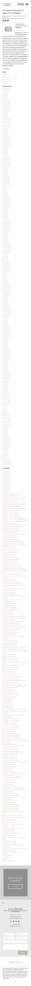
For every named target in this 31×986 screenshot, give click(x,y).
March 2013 (5, 369)
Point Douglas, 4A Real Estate (10, 695)
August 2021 (5, 187)
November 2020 (6, 203)
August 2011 (5, 404)
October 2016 (6, 291)
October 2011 (5, 401)
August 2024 (5, 128)
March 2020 (5, 218)
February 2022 (6, 178)
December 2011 (6, 397)
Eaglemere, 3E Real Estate (9, 556)
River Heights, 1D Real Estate (9, 724)
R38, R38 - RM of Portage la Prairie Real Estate (14, 709)
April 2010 (5, 433)
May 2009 (5, 454)
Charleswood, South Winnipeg (10, 539)
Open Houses (6, 81)
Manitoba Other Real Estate (9, 645)
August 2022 (5, 167)
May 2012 (4, 388)
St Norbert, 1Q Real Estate (9, 779)
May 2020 (5, 214)
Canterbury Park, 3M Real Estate (11, 528)
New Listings (5, 79)
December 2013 (6, 353)
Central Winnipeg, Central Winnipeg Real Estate (14, 534)
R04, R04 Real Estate (8, 698)
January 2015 (6, 329)
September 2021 (6, 185)
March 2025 (5, 117)
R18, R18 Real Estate (7, 706)
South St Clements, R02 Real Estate (11, 760)
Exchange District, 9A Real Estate (11, 581)
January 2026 (6, 103)
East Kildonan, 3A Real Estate (10, 561)
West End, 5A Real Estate (9, 819)
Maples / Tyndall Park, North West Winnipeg (13, 649)
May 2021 (4, 192)
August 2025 (5, 112)
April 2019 (5, 238)
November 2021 (6, 181)
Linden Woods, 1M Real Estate (10, 640)
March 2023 (5, 156)
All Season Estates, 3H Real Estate (11, 494)
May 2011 (4, 410)
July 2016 (4, 296)
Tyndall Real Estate (7, 802)
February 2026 (6, 101)
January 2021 (5, 200)
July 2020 (5, 211)
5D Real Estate (6, 488)
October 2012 (6, 379)
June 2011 (4, 408)
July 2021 (4, 189)
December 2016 (6, 287)
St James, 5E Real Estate (8, 775)
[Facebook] (11, 921)
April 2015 (5, 324)
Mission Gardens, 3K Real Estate (10, 665)
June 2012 (5, 386)
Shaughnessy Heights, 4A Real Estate (12, 751)
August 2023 (5, 147)
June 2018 (5, 256)
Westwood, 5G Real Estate (9, 841)
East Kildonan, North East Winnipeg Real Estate (14, 568)
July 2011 (4, 406)
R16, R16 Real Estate (7, 702)
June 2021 (5, 190)
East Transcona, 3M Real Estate (10, 574)
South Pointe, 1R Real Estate (9, 759)
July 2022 (5, 168)
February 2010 (6, 437)
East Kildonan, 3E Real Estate (10, 565)
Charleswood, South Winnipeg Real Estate (13, 541)
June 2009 (5, 452)
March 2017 (5, 282)
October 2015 (6, 313)
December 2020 (6, 201)
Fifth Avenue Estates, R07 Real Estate (12, 583)
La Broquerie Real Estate (8, 634)
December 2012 (6, 375)
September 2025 (6, 110)
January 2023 (6, 159)
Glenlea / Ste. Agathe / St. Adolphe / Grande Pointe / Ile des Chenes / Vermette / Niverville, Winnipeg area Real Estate (14, 618)
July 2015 (4, 318)
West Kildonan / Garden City (9, 823)
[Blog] (19, 921)
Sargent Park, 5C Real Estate (10, 748)
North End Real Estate (8, 671)
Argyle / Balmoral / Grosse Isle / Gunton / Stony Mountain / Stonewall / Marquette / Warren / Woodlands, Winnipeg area (14, 499)
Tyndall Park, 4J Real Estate (9, 801)
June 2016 (5, 298)
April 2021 (5, 194)
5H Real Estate (6, 490)
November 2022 (6, 163)
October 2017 (6, 269)
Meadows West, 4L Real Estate (10, 660)
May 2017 (4, 278)
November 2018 (6, 247)
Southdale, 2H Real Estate (9, 766)
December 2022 (6, 161)
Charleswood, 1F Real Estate (9, 536)
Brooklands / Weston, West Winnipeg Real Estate (15, 519)
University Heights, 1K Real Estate (11, 804)
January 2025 (6, 121)
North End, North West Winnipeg (10, 678)
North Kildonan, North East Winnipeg (12, 684)
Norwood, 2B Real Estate (8, 689)
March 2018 (5, 262)
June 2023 (5, 150)
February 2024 (6, 137)
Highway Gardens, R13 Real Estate (11, 629)
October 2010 (6, 422)
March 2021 (5, 196)
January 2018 (5, 264)
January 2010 (6, 439)
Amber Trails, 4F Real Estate (9, 495)
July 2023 (5, 148)
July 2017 (4, 274)
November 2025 (6, 106)
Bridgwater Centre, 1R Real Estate (11, 512)
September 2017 (6, 271)
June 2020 (5, 212)
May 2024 (5, 132)
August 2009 (6, 448)
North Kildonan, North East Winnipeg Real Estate (15, 685)
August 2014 (5, 338)
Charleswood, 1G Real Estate (9, 537)
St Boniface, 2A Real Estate (9, 771)
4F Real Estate (6, 483)
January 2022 (6, 179)
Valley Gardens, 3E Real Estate (10, 806)
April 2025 (5, 115)
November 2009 (6, 443)
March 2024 (5, 136)
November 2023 (6, 143)
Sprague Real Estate (7, 770)
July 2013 (4, 362)
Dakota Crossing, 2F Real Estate (10, 550)
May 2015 (4, 322)
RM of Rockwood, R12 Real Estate (11, 737)
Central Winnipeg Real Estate (10, 532)
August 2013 (5, 360)
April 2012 (5, 390)
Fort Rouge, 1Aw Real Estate (9, 605)
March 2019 (5, 240)
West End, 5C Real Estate (9, 821)
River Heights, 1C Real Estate (9, 722)
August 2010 (5, 426)
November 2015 (6, 311)
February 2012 (6, 393)
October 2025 (6, 108)
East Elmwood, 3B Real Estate (10, 558)
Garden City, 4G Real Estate (9, 609)
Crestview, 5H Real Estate (9, 548)
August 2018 (5, 253)
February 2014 (6, 349)
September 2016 (6, 293)
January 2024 (6, 139)
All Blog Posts (6, 74)
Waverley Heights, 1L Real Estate (10, 808)
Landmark (5, 638)
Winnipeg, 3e (5, 857)
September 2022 (6, 165)
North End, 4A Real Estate (9, 673)
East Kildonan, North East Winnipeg (11, 567)
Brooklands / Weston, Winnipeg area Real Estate (15, 521)
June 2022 (5, 170)
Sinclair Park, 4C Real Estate (9, 757)
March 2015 (5, 326)
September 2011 (6, 402)
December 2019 (6, 223)
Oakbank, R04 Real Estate (9, 691)
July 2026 (5, 92)
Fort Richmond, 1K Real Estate (10, 594)
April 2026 (5, 97)
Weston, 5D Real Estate (8, 835)
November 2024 (6, 123)
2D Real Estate (6, 475)
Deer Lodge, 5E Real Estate (9, 552)
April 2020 (5, 216)
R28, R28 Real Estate (7, 707)
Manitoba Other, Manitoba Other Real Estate (14, 647)
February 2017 (6, 284)
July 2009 (5, 450)
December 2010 (6, 419)
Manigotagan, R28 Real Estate (10, 643)
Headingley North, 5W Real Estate (11, 625)
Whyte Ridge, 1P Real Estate (9, 843)
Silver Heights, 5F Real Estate (10, 755)
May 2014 (5, 344)
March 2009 (5, 457)
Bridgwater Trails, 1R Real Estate (10, 515)
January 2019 (6, 243)
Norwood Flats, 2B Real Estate (10, 687)
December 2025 (6, 104)
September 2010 (6, 424)
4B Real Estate (6, 481)
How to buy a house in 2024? (10, 77)
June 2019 (5, 234)
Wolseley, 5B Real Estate (8, 861)
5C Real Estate (6, 486)
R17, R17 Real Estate (7, 704)
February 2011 (6, 415)
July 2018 (4, 254)
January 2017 (6, 285)
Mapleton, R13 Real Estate (9, 656)
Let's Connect (15, 886)
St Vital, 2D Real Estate (8, 782)
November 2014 (6, 333)
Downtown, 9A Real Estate (9, 554)
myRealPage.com (18, 962)
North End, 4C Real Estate (9, 674)
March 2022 (5, 176)
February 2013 (6, 371)
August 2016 (5, 295)
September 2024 (7, 126)
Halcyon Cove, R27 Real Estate (10, 623)
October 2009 (6, 444)
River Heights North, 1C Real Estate (11, 718)
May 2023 (5, 152)
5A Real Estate (6, 484)
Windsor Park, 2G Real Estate (10, 852)
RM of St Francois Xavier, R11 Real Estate (12, 738)
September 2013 (6, 359)
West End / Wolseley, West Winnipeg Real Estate (15, 817)
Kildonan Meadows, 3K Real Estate (11, 632)
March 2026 (5, 99)
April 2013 (5, 368)
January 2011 (5, 417)
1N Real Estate (6, 470)
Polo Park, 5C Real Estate (9, 696)
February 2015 (6, 328)
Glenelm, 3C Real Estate (8, 614)
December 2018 (6, 245)
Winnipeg (4, 854)
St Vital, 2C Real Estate (8, 780)
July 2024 (5, 130)
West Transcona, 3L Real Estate (10, 833)
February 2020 (6, 220)
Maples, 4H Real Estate (8, 654)
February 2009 (6, 459)
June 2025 (5, 114)
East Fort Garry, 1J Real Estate (10, 559)
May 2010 (5, 432)
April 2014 (5, 346)
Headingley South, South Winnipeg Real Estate (14, 627)
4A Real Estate (6, 479)
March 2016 (5, 304)
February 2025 (6, 119)
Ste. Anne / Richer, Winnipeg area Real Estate (14, 790)
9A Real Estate (6, 492)
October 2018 (6, 249)
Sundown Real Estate (8, 791)
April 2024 (5, 134)
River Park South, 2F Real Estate (10, 726)
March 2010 (5, 435)
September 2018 (6, 251)
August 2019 (5, 231)
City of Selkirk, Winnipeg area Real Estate (13, 543)
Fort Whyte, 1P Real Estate (9, 607)
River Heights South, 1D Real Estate (11, 720)
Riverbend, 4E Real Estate (9, 729)
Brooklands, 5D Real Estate (9, 523)
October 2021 (6, 183)
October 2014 (6, 335)
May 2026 (5, 95)
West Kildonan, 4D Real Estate (10, 832)
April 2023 (5, 154)
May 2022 (5, 172)
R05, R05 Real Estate (8, 700)
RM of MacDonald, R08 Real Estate (11, 735)
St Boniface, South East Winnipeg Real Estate (14, 773)
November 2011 (6, 399)
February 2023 (6, 157)
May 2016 (4, 300)
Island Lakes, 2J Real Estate (9, 631)
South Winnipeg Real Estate (9, 764)
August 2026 (5, 90)
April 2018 (5, 260)
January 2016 (6, 307)
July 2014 (4, 340)
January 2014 (6, 351)
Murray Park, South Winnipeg (10, 667)
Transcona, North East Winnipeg (10, 795)
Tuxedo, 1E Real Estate (8, 799)
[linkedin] (17, 921)
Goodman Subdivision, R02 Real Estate (12, 622)
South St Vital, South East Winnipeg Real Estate (14, 762)
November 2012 (6, 377)
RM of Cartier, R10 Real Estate (10, 733)
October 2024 (6, 125)
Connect (21, 4)
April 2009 (5, 455)
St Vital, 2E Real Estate (8, 784)
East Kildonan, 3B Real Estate (10, 563)
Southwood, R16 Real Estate (9, 768)
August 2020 (5, 209)
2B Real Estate (6, 473)
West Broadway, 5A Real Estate (10, 810)
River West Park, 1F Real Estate (10, 727)
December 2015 (6, 309)
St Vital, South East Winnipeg (10, 786)
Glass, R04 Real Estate (8, 612)
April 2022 (5, 174)
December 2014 (6, 331)
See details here (19, 30)
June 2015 (5, 320)
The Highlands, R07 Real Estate (10, 793)
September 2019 (6, 229)
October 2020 (6, 205)
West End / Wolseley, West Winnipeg (11, 815)
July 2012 (4, 384)
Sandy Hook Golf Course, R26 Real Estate (13, 746)
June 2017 (5, 276)
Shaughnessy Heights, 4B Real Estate (12, 753)
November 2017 (6, 267)
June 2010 (5, 430)
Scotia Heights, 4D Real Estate (10, 749)
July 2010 (4, 428)
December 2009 (6, 441)
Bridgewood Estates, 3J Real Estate (11, 510)
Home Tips (5, 75)
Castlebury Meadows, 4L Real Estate (12, 530)
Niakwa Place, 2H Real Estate (9, 669)
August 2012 (5, 382)
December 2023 (6, 141)
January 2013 (5, 373)
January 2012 (5, 395)
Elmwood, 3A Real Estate (8, 579)
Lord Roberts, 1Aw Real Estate (10, 642)
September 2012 (6, 380)
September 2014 (6, 337)
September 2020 (7, 207)
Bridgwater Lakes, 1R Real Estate (10, 514)
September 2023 (6, 145)
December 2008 (6, 463)
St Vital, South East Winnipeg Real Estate (13, 788)
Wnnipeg (4, 859)
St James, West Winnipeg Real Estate (15, 18)
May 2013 (4, 366)
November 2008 (6, 465)
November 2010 (6, 421)
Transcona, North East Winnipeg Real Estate (14, 797)
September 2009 (7, 446)
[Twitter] (14, 921)
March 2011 (5, 413)
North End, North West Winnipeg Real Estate (14, 680)
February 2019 (6, 242)
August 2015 (5, 317)
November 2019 (6, 225)
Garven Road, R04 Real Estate (10, 611)
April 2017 (5, 280)
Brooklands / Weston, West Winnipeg (12, 517)
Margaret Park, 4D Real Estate (10, 658)
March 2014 (5, 348)
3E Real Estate (6, 477)
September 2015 (6, 315)
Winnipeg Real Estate (8, 855)
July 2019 (4, 232)
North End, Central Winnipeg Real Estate (13, 676)
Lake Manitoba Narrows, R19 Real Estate (12, 636)
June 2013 (5, 364)
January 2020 (6, 221)
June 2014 (5, 342)
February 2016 (6, 306)
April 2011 (4, 412)
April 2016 (5, 302)
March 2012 (5, 391)
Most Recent (5, 88)
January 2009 (6, 461)
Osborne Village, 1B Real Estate (10, 693)
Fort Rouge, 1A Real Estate (9, 603)
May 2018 (4, 258)
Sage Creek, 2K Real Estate (9, 744)
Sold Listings (5, 83)
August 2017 (5, 273)
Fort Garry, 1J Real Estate (9, 592)
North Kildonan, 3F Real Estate (10, 682)
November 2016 (6, 289)
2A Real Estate (6, 472)
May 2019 (4, 236)
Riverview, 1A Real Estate (8, 731)
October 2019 (6, 227)
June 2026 (5, 94)
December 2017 (6, 265)
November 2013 (6, 355)
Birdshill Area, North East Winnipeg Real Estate (14, 508)
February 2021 (6, 198)
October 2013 (6, 357)
